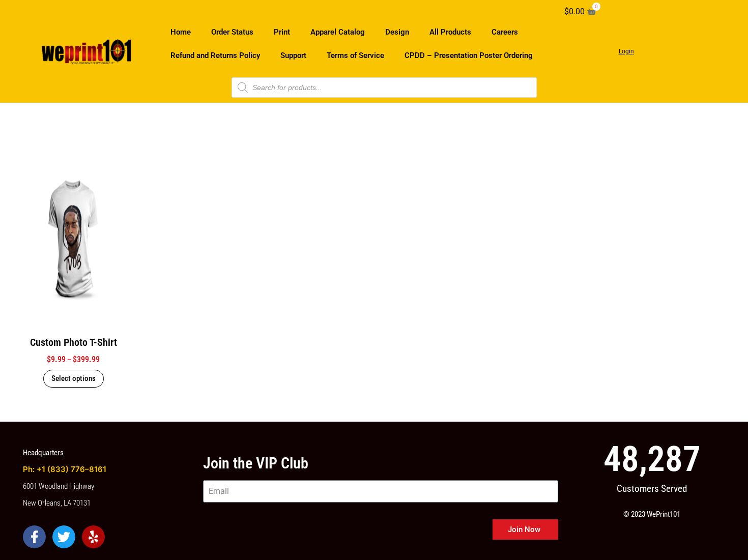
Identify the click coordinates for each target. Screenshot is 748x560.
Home (180, 32)
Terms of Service (355, 55)
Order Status (232, 32)
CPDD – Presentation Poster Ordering (469, 55)
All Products (450, 32)
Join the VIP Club (255, 463)
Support (293, 55)
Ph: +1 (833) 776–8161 (64, 469)
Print (282, 32)
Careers (505, 32)
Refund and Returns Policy (215, 55)
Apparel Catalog (337, 32)
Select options (73, 378)
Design (397, 32)
